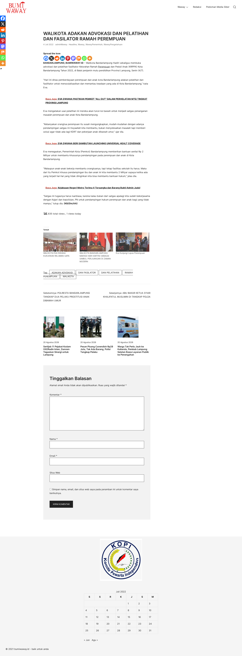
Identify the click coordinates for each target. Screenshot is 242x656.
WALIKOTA (68, 276)
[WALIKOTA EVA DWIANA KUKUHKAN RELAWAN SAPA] (60, 242)
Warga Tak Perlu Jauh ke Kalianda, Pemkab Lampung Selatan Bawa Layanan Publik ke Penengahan (133, 350)
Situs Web (55, 472)
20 (108, 623)
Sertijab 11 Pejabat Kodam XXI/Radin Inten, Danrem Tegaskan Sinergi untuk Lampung (57, 350)
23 (139, 623)
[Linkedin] (62, 58)
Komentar (55, 394)
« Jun (87, 640)
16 (139, 617)
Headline (73, 44)
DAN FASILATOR (87, 272)
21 (118, 623)
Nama (54, 439)
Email (53, 455)
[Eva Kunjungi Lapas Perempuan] (132, 242)
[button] (162, 32)
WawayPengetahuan (113, 44)
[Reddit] (56, 58)
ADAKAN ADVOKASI (62, 272)
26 (97, 630)
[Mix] (78, 58)
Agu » (95, 640)
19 (97, 623)
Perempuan (104, 66)
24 (150, 623)
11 (86, 617)
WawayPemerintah (94, 44)
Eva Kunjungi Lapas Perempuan (130, 253)
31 (150, 630)
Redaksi (197, 6)
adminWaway (61, 44)
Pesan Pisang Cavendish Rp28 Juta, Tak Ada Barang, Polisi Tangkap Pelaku (96, 349)
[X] (51, 58)
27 (108, 630)
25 (86, 630)
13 (108, 617)
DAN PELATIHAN (110, 272)
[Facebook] (46, 58)
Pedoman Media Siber (217, 6)
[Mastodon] (73, 58)
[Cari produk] (234, 7)
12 (97, 617)
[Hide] (1, 69)
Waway (181, 6)
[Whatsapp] (84, 58)
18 (86, 623)
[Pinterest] (67, 58)
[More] (89, 58)
